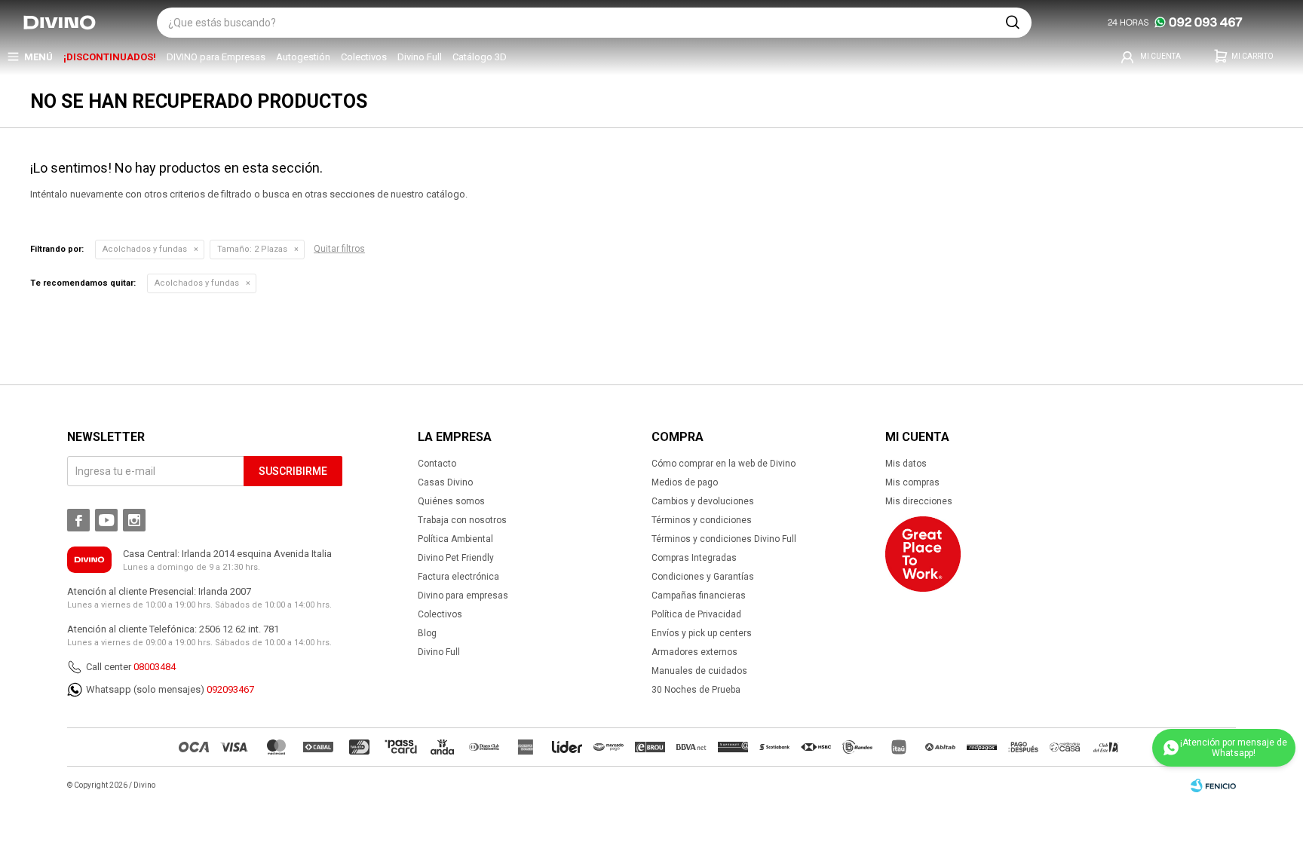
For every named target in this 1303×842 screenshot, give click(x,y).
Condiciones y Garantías (703, 576)
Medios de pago (685, 482)
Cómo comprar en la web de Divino (724, 463)
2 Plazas (252, 249)
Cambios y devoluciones (703, 501)
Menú (38, 57)
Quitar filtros (339, 248)
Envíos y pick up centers (702, 633)
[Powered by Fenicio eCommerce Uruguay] (1213, 785)
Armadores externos (694, 652)
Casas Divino (445, 482)
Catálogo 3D (479, 57)
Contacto (437, 463)
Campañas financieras (699, 595)
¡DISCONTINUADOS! (109, 57)
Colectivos (364, 57)
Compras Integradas (694, 558)
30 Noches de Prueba (696, 689)
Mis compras (912, 482)
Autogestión (303, 57)
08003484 (154, 666)
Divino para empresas (463, 595)
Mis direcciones (918, 501)
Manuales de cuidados (699, 671)
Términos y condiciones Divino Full (724, 539)
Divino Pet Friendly (456, 558)
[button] (1013, 23)
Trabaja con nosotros (462, 520)
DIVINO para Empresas (216, 57)
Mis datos (906, 463)
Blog (427, 633)
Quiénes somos (451, 501)
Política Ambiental (455, 539)
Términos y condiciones (702, 520)
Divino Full (419, 57)
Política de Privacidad (696, 614)
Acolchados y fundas (145, 249)
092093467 (230, 689)
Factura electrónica (458, 576)
